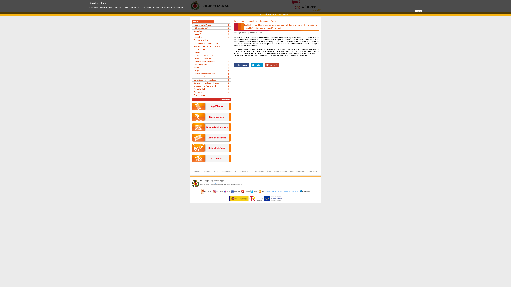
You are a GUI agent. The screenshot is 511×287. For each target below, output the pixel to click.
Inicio (259, 14)
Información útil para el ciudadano (207, 46)
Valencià (283, 14)
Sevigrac (197, 71)
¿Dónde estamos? (201, 28)
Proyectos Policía (200, 89)
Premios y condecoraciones (204, 74)
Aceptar (418, 11)
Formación (198, 34)
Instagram (219, 191)
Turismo (216, 172)
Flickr (228, 191)
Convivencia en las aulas (203, 55)
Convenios (198, 92)
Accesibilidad (306, 191)
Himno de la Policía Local (203, 59)
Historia (197, 52)
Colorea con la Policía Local (204, 62)
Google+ (273, 65)
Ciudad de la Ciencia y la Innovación (303, 172)
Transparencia (226, 172)
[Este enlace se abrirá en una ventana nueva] (211, 154)
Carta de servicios (201, 40)
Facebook (242, 65)
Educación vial (199, 49)
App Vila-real (208, 191)
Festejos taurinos (200, 95)
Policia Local (252, 21)
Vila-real (197, 172)
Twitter (258, 65)
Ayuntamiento (259, 172)
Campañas (198, 31)
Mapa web (270, 14)
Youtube (246, 191)
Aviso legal (295, 191)
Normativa (198, 37)
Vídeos (196, 68)
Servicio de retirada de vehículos (206, 83)
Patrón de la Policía (201, 77)
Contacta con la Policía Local (205, 80)
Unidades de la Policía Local (205, 86)
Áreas (243, 21)
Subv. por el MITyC (271, 191)
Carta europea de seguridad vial (206, 43)
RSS (263, 191)
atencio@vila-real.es (216, 183)
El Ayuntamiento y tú (243, 172)
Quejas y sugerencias (284, 191)
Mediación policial (200, 65)
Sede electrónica (280, 172)
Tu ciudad (206, 172)
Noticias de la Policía (267, 21)
